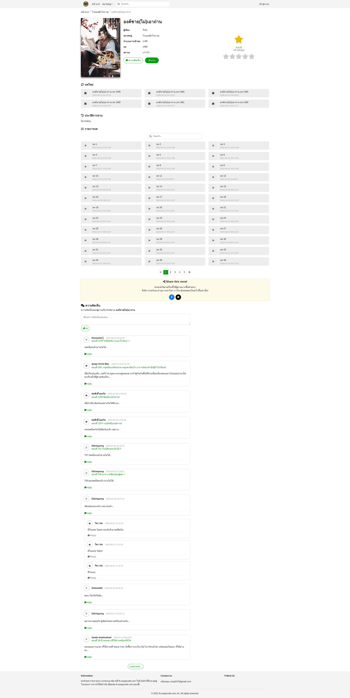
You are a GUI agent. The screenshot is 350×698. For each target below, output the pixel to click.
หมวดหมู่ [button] (106, 4)
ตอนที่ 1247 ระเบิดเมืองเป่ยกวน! (107, 423)
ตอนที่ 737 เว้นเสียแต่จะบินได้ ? (106, 449)
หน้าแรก (96, 4)
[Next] (189, 272)
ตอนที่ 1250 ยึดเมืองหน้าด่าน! (105, 397)
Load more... (136, 666)
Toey (145, 30)
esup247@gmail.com (180, 681)
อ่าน (153, 60)
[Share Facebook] (171, 297)
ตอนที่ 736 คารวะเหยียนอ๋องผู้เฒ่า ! (108, 474)
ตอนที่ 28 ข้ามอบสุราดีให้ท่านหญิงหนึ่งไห (111, 640)
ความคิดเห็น (135, 60)
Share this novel (176, 281)
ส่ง (86, 328)
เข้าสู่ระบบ (264, 4)
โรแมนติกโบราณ (100, 12)
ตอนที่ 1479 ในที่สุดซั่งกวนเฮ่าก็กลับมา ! (110, 341)
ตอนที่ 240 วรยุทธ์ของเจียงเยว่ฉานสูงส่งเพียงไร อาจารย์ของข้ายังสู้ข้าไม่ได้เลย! (129, 367)
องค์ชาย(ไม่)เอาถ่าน (121, 12)
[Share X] (178, 297)
